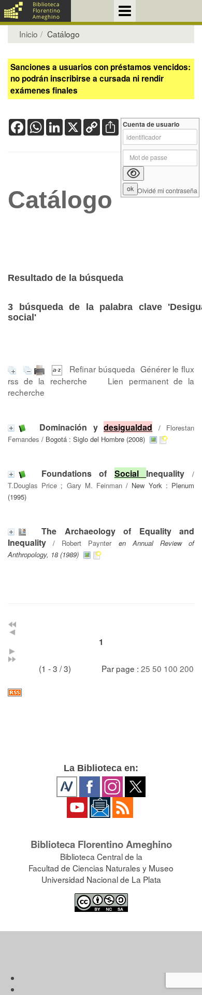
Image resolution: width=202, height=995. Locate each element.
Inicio (28, 33)
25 (145, 668)
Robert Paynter (86, 543)
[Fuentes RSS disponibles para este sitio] (101, 692)
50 (157, 668)
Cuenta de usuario (151, 124)
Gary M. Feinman (94, 485)
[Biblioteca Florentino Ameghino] (35, 11)
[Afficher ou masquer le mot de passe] (133, 173)
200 (187, 668)
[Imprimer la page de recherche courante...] (40, 368)
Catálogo (60, 199)
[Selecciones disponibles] (58, 368)
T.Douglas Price (32, 485)
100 (171, 668)
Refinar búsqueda (102, 368)
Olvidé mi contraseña (167, 190)
